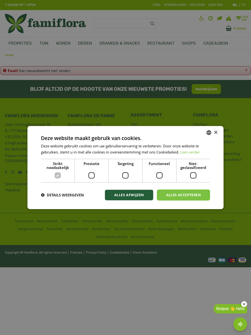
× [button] (215, 132)
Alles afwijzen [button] (129, 195)
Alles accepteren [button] (183, 195)
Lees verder (190, 152)
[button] (62, 195)
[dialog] (125, 167)
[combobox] (208, 132)
